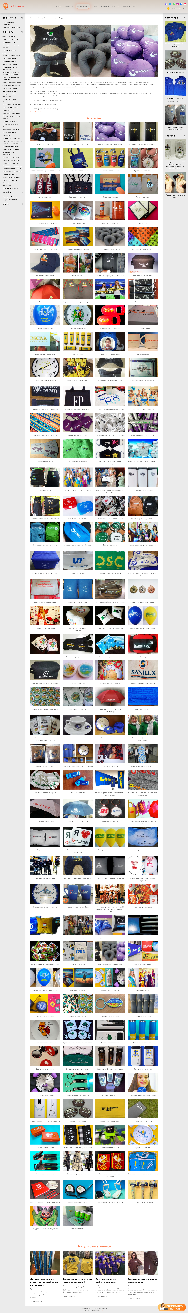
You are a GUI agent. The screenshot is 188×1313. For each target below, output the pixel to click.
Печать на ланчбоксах (45, 1148)
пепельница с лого (77, 573)
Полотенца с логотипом (11, 105)
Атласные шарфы (110, 302)
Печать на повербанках (110, 1043)
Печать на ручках (8, 42)
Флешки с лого (77, 354)
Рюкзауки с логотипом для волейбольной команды (45, 739)
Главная (33, 18)
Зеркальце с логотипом (45, 1069)
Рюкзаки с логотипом (10, 144)
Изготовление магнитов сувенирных (45, 964)
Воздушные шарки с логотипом (142, 628)
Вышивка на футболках (78, 462)
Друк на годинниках (78, 328)
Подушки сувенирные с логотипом (77, 878)
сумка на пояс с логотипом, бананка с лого (77, 546)
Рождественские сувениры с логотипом (110, 1175)
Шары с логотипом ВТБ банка (142, 766)
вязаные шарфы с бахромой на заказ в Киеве (142, 575)
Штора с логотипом (142, 328)
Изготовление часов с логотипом (45, 907)
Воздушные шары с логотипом (110, 850)
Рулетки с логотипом (10, 149)
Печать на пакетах (9, 61)
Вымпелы (6, 135)
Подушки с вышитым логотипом (110, 964)
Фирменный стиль (9, 197)
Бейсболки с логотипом (11, 82)
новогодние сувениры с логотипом (110, 409)
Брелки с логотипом (10, 121)
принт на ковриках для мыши (45, 223)
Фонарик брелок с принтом (78, 1095)
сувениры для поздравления (143, 409)
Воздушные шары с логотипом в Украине (142, 879)
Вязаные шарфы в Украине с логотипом (143, 739)
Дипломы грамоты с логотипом (142, 381)
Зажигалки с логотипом (11, 56)
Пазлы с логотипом (110, 766)
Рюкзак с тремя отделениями (142, 519)
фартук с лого (45, 490)
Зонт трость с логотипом (78, 821)
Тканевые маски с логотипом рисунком (110, 463)
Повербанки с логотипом (12, 171)
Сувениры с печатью (45, 144)
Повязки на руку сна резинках (77, 657)
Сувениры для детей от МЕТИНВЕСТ (142, 462)
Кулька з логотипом (45, 328)
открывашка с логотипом (110, 328)
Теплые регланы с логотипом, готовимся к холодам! (77, 1280)
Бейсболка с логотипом (45, 276)
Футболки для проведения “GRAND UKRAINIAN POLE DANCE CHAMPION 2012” (110, 909)
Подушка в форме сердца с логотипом (78, 629)
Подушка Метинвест (45, 850)
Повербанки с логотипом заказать (142, 144)
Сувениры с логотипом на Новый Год (77, 1043)
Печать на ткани (78, 276)
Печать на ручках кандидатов (142, 435)
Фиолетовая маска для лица (78, 435)
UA (134, 6)
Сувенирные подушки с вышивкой (110, 878)
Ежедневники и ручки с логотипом (142, 938)
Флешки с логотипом (10, 127)
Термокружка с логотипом (12, 141)
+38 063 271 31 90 (177, 8)
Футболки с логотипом (11, 45)
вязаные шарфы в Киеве (45, 878)
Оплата (126, 6)
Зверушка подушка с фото (110, 354)
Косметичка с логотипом (142, 276)
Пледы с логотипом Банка (110, 1121)
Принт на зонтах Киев (45, 821)
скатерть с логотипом (142, 850)
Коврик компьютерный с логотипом (45, 171)
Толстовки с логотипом (11, 169)
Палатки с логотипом (10, 147)
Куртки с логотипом (10, 180)
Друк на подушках (78, 223)
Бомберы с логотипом (11, 177)
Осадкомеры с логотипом (143, 1202)
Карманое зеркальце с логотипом (142, 1095)
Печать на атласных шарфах (45, 793)
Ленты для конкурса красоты (77, 938)
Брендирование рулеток (77, 1202)
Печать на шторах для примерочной (110, 276)
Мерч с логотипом (78, 1229)
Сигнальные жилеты (10, 124)
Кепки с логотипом (9, 99)
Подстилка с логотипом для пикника (78, 1148)
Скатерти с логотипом (11, 85)
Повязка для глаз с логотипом (77, 1069)
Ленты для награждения (45, 628)
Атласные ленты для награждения (143, 545)
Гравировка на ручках (10, 130)
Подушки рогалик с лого (110, 249)
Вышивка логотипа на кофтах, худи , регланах (143, 1280)
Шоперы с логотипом (77, 197)
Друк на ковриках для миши (78, 249)
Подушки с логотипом (45, 938)
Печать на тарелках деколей (45, 1043)
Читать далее (35, 111)
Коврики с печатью (45, 462)
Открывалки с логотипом (45, 1174)
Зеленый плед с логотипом (110, 573)
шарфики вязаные (45, 197)
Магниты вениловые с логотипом (45, 709)
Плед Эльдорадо (142, 657)
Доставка (116, 6)
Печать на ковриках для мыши (110, 657)
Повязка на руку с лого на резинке (45, 409)
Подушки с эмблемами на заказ (110, 938)
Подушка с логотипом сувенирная (110, 628)
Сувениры (54, 18)
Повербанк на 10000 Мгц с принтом (45, 1121)
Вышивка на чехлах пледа (78, 602)
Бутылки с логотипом (10, 163)
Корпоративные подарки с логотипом (143, 1174)
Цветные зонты (45, 302)
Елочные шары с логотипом (45, 766)
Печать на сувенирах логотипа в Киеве (78, 766)
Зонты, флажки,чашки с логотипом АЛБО (142, 822)
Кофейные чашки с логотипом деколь (78, 738)
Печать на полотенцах (142, 709)
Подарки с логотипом (45, 1095)
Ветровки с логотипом (11, 138)
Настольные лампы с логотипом (110, 1202)
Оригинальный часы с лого (45, 381)
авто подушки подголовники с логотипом (110, 382)
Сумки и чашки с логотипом (78, 171)
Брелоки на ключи (110, 545)
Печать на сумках (142, 197)
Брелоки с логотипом (142, 171)
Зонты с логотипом (9, 64)
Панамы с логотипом (10, 157)
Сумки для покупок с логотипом (77, 409)
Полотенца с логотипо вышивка (142, 683)
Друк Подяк (142, 223)
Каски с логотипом (9, 174)
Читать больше (36, 1301)
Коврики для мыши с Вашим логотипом (78, 851)
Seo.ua (101, 1310)
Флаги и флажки (8, 36)
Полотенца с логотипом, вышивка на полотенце (142, 794)
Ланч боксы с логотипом (77, 519)
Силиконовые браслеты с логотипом (110, 435)
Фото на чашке (8, 102)
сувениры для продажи (143, 907)
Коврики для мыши (10, 107)
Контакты (105, 6)
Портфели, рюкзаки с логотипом (45, 545)
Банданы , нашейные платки (143, 249)
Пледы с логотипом (10, 188)
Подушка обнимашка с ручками (45, 1229)
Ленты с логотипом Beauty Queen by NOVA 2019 (110, 491)
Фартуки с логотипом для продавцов (77, 302)
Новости (69, 6)
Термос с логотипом (143, 1016)
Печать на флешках (142, 302)
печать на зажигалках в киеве (78, 381)
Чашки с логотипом (10, 39)
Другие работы (94, 118)
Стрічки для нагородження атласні (78, 490)
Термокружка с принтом (142, 1043)
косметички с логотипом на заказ (45, 683)
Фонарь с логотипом (110, 1095)
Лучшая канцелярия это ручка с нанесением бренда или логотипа (44, 1282)
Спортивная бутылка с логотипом (110, 1069)
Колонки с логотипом (110, 1148)
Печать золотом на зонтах (45, 354)
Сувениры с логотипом (11, 113)
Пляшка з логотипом (110, 223)
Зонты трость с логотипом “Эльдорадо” (110, 710)
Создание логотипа (10, 200)
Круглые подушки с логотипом (110, 144)
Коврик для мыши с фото (110, 683)
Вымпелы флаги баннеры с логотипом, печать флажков (110, 794)
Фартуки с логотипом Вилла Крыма (45, 519)
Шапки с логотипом (10, 91)
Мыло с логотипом (77, 683)
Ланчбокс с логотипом (77, 1121)
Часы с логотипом (9, 58)
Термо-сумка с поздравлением (45, 602)
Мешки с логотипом (45, 657)
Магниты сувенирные (10, 160)
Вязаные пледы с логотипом (78, 1174)
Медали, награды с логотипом (142, 602)
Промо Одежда (8, 110)
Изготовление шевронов (12, 166)
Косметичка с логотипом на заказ (45, 573)
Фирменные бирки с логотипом (110, 519)
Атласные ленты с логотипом (45, 435)
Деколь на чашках (143, 354)
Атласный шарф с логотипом (45, 249)
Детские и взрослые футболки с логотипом (106, 1280)
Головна (59, 6)
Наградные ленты (9, 132)
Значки (5, 48)
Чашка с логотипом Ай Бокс (78, 907)
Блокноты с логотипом (11, 27)
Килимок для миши (110, 197)
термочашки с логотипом (143, 490)
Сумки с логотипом (9, 88)
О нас (95, 6)
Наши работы (83, 6)
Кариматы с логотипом (143, 1121)
